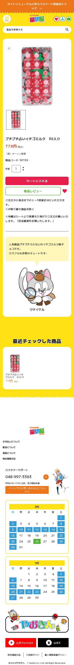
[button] (7, 19)
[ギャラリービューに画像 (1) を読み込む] (16, 119)
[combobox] (37, 29)
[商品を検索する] (67, 29)
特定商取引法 (9, 459)
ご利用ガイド (32, 654)
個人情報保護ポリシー (55, 654)
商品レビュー (33, 191)
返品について (9, 453)
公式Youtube (24, 642)
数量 (7, 168)
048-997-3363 (18, 476)
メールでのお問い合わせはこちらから (27, 490)
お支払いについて (11, 441)
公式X (57, 642)
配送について (9, 447)
